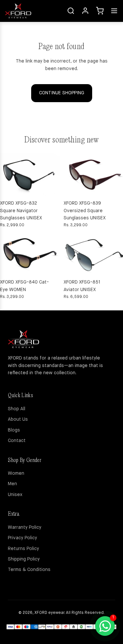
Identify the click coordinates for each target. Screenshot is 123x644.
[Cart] (100, 11)
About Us (18, 419)
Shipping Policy (24, 559)
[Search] (71, 11)
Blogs (14, 430)
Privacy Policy (22, 538)
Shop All (16, 409)
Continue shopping (61, 93)
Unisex (15, 494)
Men (12, 484)
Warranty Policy (24, 527)
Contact (17, 440)
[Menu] (114, 11)
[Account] (85, 11)
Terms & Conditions (29, 569)
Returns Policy (23, 548)
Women (16, 473)
